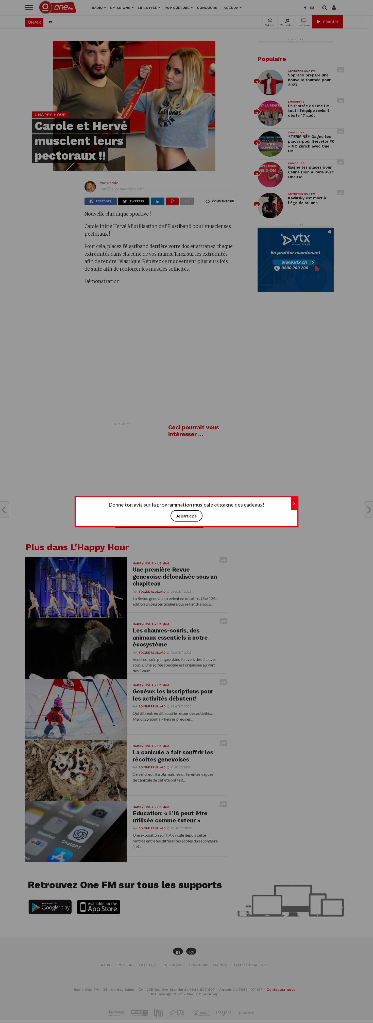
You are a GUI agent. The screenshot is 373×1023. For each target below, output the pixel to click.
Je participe (186, 515)
